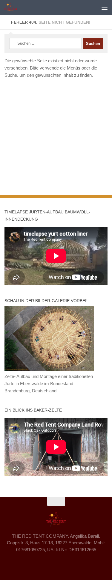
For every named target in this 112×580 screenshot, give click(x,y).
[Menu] (104, 7)
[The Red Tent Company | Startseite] (13, 7)
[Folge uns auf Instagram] (56, 563)
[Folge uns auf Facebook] (45, 563)
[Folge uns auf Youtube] (67, 563)
